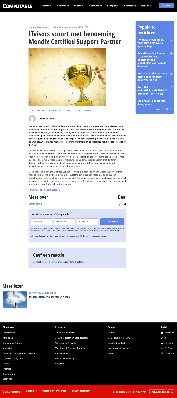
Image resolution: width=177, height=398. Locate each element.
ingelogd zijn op (49, 262)
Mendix (87, 110)
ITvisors (77, 110)
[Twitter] (124, 204)
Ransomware (9, 374)
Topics (6, 363)
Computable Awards (12, 343)
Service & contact (116, 343)
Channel (53, 110)
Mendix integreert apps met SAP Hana (49, 297)
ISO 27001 (84, 27)
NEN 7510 (7, 379)
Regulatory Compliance (65, 27)
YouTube (169, 348)
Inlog (110, 353)
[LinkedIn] (120, 204)
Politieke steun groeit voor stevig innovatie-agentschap (150, 43)
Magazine (7, 348)
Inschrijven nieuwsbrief (119, 348)
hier (87, 236)
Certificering (36, 204)
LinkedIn (169, 343)
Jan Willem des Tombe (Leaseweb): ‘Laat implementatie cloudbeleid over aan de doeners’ (151, 60)
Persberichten (62, 353)
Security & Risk (44, 27)
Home (31, 27)
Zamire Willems (46, 119)
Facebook (169, 332)
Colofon (112, 332)
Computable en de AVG (119, 338)
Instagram (170, 353)
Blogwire (59, 363)
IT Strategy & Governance (42, 293)
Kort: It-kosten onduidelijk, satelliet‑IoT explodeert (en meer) (152, 90)
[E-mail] (114, 204)
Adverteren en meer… (65, 332)
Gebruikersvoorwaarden (54, 391)
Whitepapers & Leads (65, 343)
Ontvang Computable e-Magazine (19, 353)
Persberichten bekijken (66, 358)
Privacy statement (81, 391)
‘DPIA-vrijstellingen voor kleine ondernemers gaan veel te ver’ (152, 76)
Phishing (7, 369)
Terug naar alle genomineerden (44, 190)
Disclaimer (31, 391)
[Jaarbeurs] (160, 392)
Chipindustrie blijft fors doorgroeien (151, 102)
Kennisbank (8, 338)
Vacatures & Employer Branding (70, 348)
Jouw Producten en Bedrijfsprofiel (71, 338)
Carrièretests (9, 332)
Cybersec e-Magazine (13, 358)
